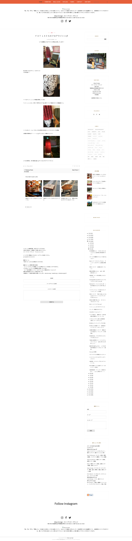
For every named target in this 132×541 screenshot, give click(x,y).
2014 (89, 391)
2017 (89, 239)
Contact (79, 1)
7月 (90, 375)
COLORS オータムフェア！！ (95, 312)
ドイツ (103, 149)
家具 (88, 156)
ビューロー (97, 152)
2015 (89, 389)
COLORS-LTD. (90, 447)
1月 (90, 387)
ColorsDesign (90, 479)
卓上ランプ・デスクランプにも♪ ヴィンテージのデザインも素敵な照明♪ (97, 262)
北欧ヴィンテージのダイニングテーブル (33, 199)
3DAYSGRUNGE (90, 129)
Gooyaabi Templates (76, 539)
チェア (96, 147)
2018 (89, 237)
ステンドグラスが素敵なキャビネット (97, 354)
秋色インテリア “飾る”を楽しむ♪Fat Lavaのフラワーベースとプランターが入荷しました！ (97, 295)
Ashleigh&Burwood (99, 129)
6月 (90, 377)
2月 (90, 385)
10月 (91, 247)
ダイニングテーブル (99, 145)
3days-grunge (70, 538)
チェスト (100, 147)
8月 (90, 373)
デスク (94, 149)
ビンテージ (102, 152)
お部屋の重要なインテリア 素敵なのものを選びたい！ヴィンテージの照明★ (97, 331)
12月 (91, 243)
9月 (90, 249)
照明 (52, 32)
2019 (89, 235)
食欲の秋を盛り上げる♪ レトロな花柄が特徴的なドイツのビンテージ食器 (97, 347)
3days (88, 451)
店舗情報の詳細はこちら (96, 98)
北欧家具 (30, 166)
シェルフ (98, 140)
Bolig (88, 463)
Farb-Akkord (90, 474)
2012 (89, 395)
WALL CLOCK (56, 1)
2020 (89, 233)
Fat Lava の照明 (93, 352)
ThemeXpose (62, 539)
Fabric (72, 1)
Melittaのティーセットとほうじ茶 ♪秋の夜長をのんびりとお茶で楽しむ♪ (97, 285)
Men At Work (90, 482)
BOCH (89, 131)
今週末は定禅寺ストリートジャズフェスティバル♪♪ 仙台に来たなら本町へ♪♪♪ (97, 341)
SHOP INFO (88, 1)
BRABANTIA (94, 131)
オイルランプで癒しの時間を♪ (99, 188)
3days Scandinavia (91, 459)
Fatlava (65, 1)
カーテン (89, 138)
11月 (91, 245)
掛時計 (92, 156)
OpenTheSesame (91, 455)
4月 (90, 381)
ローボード (100, 154)
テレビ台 (98, 149)
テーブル (89, 149)
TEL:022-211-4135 (39, 252)
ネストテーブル (90, 152)
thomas (89, 136)
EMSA (99, 131)
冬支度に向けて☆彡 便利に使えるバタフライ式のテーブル (69, 199)
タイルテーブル (90, 147)
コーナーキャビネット (91, 140)
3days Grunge (90, 468)
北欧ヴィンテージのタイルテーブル (51, 199)
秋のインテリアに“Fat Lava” (95, 304)
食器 (103, 156)
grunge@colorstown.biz (29, 256)
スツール (103, 140)
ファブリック (90, 154)
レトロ (95, 154)
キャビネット (95, 138)
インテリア (95, 136)
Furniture (48, 1)
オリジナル (100, 136)
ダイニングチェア (91, 145)
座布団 (96, 156)
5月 (90, 379)
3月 (90, 383)
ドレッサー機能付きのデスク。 (96, 309)
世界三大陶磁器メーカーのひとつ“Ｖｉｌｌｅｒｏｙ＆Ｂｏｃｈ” (99, 176)
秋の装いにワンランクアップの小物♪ (97, 323)
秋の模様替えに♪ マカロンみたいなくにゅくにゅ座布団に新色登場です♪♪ (97, 252)
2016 (89, 241)
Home (40, 1)
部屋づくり (90, 158)
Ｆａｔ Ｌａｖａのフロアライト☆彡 (97, 306)
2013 (89, 393)
